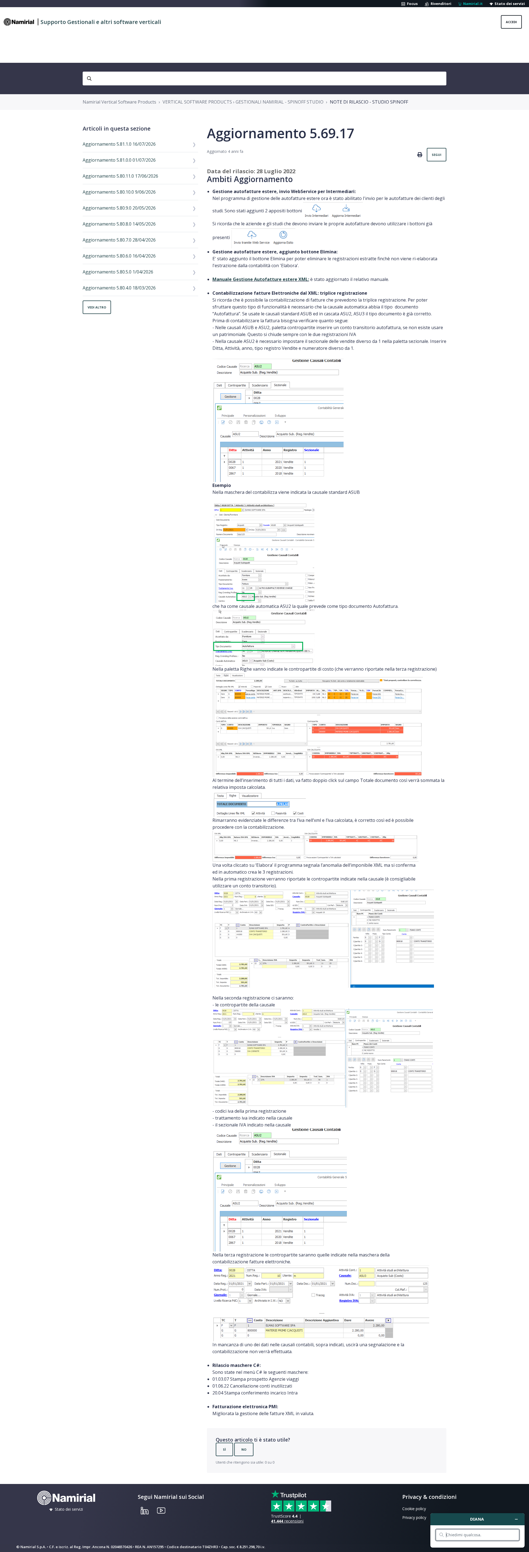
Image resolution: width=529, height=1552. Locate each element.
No (243, 1449)
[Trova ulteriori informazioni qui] (477, 1530)
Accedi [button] (511, 22)
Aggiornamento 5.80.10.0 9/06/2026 (119, 192)
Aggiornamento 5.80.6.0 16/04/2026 (119, 256)
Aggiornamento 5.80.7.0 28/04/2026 (119, 240)
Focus (411, 3)
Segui (436, 155)
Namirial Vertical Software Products (119, 102)
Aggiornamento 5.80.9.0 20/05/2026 (119, 208)
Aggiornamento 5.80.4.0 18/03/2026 (119, 288)
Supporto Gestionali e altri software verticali (101, 21)
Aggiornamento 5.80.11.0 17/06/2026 (120, 176)
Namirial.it (472, 3)
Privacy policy (414, 1517)
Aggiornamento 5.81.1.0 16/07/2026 (119, 144)
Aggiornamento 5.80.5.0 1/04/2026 (118, 272)
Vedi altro (97, 307)
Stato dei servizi (509, 3)
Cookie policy (414, 1508)
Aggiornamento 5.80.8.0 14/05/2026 (119, 224)
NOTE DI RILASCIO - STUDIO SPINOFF (369, 102)
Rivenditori (440, 3)
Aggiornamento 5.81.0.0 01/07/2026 (119, 160)
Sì (224, 1449)
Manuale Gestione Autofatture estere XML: (260, 279)
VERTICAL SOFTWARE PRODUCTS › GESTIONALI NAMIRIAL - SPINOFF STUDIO (243, 102)
